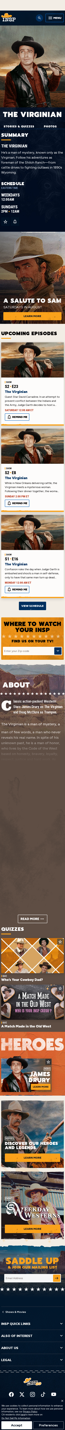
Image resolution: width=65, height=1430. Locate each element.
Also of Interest (16, 1336)
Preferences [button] (48, 1425)
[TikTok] (43, 1394)
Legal (6, 1360)
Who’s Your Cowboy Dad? (22, 980)
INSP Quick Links (15, 1324)
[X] (22, 1394)
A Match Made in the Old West (26, 1026)
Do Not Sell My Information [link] (16, 1418)
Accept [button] (16, 1425)
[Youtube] (53, 1394)
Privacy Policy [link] (30, 1412)
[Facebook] (11, 1394)
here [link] (23, 1415)
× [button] (62, 1400)
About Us (9, 1348)
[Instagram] (32, 1394)
